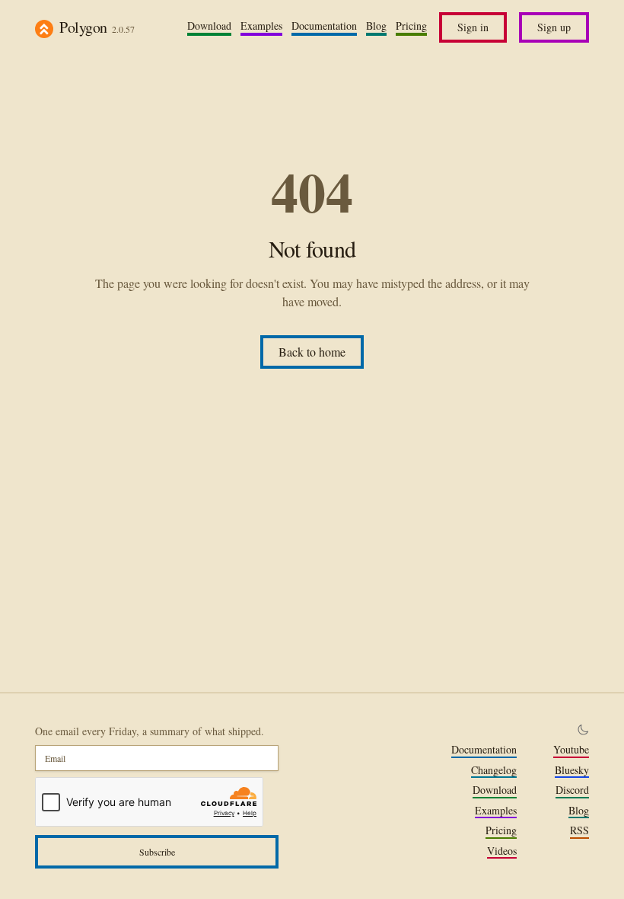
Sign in (473, 27)
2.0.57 (123, 29)
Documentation (324, 26)
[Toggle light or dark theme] (583, 730)
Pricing (411, 26)
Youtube (571, 750)
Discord (572, 790)
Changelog (494, 770)
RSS (579, 830)
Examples (261, 26)
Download (209, 26)
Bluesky (572, 770)
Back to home (312, 352)
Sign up (554, 27)
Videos (502, 851)
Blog (376, 26)
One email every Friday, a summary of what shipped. (149, 731)
